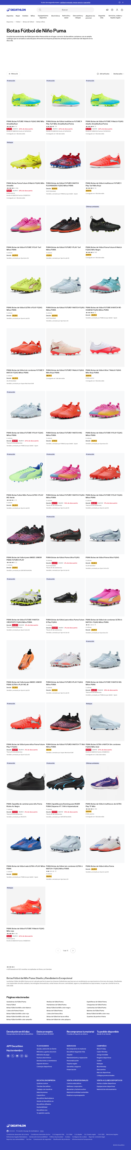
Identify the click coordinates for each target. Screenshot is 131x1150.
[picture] (26, 99)
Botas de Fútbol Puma (55, 1010)
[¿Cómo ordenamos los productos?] (98, 74)
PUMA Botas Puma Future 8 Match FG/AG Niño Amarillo (26, 184)
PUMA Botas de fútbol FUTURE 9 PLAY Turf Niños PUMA (24, 248)
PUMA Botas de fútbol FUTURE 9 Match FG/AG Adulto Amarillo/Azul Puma (105, 122)
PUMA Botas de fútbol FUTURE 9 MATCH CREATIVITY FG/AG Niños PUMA (23, 621)
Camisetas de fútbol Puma (96, 1007)
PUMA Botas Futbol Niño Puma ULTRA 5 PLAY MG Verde (25, 496)
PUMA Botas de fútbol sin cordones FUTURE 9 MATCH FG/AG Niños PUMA (25, 371)
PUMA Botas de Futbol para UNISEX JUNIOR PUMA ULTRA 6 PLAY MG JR (24, 683)
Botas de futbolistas (73, 62)
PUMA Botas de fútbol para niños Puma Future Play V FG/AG (26, 745)
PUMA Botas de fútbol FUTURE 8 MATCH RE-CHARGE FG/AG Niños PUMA (103, 308)
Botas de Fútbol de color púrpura (59, 1019)
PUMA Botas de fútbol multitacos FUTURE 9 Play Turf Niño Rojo (104, 184)
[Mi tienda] (107, 9)
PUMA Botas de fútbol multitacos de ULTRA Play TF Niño (104, 805)
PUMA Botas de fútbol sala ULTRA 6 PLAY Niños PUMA (26, 867)
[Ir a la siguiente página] (73, 950)
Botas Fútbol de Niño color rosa (98, 1013)
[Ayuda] (112, 9)
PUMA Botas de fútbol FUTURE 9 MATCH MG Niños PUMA (64, 434)
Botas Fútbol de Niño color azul (18, 1016)
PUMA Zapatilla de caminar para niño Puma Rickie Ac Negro (24, 805)
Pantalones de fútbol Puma (56, 1005)
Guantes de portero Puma (96, 1016)
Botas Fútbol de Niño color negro (58, 1007)
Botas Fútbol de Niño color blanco (19, 1007)
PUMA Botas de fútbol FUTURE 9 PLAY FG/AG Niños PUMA (25, 434)
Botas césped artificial (43, 62)
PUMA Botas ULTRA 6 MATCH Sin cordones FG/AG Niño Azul (103, 745)
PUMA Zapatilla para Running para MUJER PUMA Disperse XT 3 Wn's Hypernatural (63, 805)
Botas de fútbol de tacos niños (58, 1016)
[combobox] (118, 74)
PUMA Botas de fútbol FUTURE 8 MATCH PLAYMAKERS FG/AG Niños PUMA (62, 184)
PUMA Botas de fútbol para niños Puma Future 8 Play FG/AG (65, 621)
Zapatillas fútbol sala (88, 62)
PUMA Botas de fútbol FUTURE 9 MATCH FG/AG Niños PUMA (65, 308)
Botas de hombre (13, 61)
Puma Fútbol (11, 1005)
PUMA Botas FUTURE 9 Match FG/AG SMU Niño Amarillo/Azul (26, 122)
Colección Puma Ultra (55, 1013)
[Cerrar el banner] (122, 2)
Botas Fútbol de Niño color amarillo (19, 1019)
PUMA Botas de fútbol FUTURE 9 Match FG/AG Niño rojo (26, 930)
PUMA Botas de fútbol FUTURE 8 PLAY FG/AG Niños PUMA (64, 683)
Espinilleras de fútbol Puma (97, 1002)
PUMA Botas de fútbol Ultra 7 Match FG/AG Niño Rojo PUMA (103, 371)
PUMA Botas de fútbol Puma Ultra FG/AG (63, 557)
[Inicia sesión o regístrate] (117, 9)
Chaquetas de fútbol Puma (96, 1005)
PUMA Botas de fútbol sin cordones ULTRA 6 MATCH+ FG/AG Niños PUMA (104, 621)
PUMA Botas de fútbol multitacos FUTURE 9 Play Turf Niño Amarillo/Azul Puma (64, 122)
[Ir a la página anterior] (58, 950)
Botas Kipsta (102, 61)
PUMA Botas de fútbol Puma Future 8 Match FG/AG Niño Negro (104, 248)
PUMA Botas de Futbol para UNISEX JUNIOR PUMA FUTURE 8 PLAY (24, 558)
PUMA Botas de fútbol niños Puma (100, 866)
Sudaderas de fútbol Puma (16, 1002)
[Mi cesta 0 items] (122, 9)
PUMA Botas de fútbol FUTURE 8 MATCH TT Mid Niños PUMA (65, 745)
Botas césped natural (58, 62)
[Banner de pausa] (119, 2)
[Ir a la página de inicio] (16, 9)
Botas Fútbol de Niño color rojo (18, 1013)
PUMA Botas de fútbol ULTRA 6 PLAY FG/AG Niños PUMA (25, 308)
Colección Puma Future (15, 1010)
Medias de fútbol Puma (55, 1002)
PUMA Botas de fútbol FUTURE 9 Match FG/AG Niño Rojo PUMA (65, 371)
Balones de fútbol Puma (95, 1010)
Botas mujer (28, 61)
